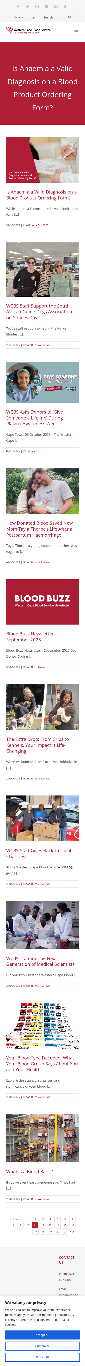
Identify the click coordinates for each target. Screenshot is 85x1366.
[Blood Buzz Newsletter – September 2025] (42, 602)
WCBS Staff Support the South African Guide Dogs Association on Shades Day (39, 311)
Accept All (42, 1335)
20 (57, 1231)
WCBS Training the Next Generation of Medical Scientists (40, 961)
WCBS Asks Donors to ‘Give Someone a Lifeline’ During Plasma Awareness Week (34, 418)
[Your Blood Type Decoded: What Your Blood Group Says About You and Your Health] (42, 1026)
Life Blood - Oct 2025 (35, 225)
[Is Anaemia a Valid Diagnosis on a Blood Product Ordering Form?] (42, 160)
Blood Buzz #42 (32, 778)
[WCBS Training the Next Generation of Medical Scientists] (42, 925)
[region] (42, 1331)
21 (65, 1231)
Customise (42, 1346)
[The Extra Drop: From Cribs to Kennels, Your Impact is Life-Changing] (42, 707)
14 (57, 1225)
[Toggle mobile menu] (76, 30)
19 (50, 1231)
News (46, 345)
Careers (18, 17)
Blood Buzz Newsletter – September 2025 (31, 637)
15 (65, 1225)
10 (27, 1225)
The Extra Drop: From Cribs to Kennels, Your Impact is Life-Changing (37, 745)
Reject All (42, 1357)
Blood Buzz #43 (32, 345)
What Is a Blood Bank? (29, 1171)
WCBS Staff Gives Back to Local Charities (38, 853)
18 (42, 1231)
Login (33, 17)
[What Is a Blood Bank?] (42, 1138)
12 (42, 1225)
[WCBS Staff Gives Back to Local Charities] (42, 818)
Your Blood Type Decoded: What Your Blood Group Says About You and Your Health (42, 1063)
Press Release (31, 451)
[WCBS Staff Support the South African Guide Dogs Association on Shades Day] (42, 269)
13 (50, 1225)
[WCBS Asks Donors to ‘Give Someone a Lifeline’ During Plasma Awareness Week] (42, 382)
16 (72, 1225)
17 (35, 1231)
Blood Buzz (30, 667)
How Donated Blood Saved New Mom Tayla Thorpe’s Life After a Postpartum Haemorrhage (39, 529)
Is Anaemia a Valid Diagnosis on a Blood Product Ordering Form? (41, 195)
